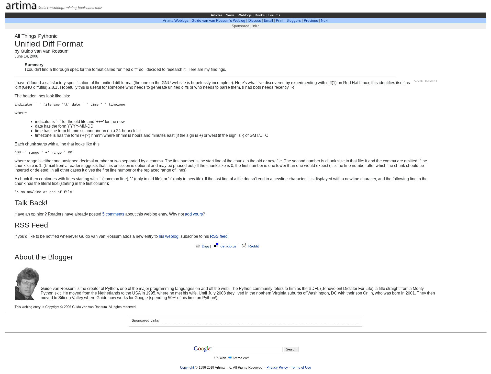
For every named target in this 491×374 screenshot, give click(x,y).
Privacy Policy (277, 367)
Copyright (187, 367)
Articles (216, 15)
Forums (274, 15)
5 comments (113, 214)
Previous (311, 20)
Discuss (254, 20)
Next (324, 20)
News (230, 15)
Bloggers (293, 20)
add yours (194, 214)
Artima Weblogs (175, 20)
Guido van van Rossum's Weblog (218, 20)
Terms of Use (301, 367)
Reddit (253, 246)
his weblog (168, 236)
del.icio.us (229, 246)
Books (260, 15)
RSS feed (219, 236)
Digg (206, 246)
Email (268, 20)
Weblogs (245, 15)
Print (279, 20)
